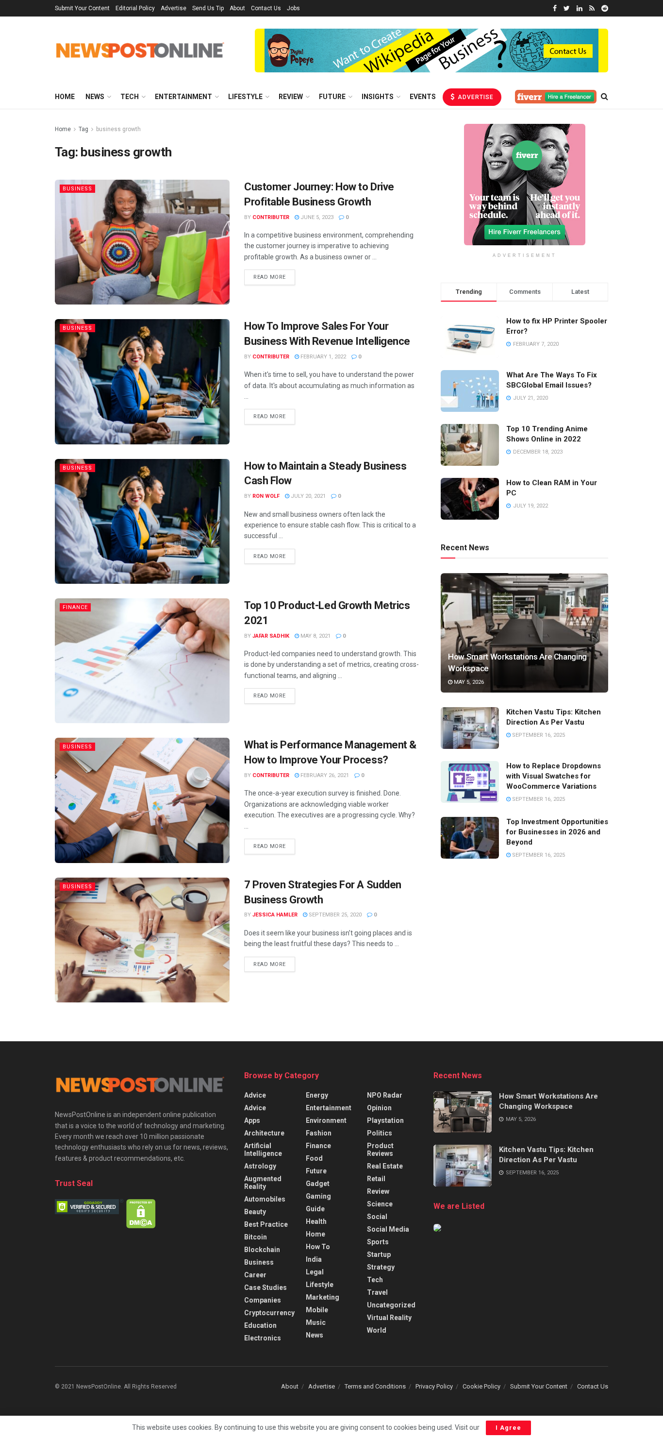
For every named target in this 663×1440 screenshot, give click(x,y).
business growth (118, 129)
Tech (129, 97)
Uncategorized (391, 1305)
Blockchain (262, 1250)
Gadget (318, 1183)
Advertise (173, 8)
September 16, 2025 (538, 735)
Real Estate (385, 1166)
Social (377, 1216)
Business (77, 189)
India (314, 1259)
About (237, 8)
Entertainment (183, 97)
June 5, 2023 (316, 217)
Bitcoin (255, 1237)
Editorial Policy (135, 8)
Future (332, 97)
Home (65, 97)
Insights (378, 97)
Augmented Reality (263, 1182)
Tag (83, 129)
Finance (75, 607)
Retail (376, 1179)
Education (260, 1325)
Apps (252, 1120)
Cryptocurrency (269, 1313)
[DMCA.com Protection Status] (141, 1213)
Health (316, 1221)
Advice (255, 1095)
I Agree (508, 1427)
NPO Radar (384, 1095)
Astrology (260, 1166)
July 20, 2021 (307, 496)
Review (291, 97)
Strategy (381, 1267)
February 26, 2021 (324, 775)
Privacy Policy (434, 1386)
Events (423, 97)
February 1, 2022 (322, 357)
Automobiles (264, 1199)
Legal (315, 1272)
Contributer (270, 217)
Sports (378, 1242)
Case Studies (265, 1287)
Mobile (317, 1310)
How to (318, 1247)
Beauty (255, 1212)
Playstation (385, 1120)
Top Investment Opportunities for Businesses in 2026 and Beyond (557, 832)
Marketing (322, 1297)
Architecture (264, 1133)
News (94, 97)
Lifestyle (245, 97)
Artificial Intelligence (263, 1149)
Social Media (388, 1229)
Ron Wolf (266, 496)
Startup (379, 1254)
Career (255, 1275)
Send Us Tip (208, 8)
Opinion (379, 1108)
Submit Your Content (82, 8)
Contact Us (266, 8)
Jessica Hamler (275, 915)
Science (380, 1204)
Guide (315, 1209)
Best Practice (266, 1224)
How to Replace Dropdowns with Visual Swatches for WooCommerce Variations (553, 776)
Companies (262, 1300)
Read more (269, 277)
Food (314, 1158)
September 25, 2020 (334, 915)
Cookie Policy (481, 1386)
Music (316, 1322)
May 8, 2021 (315, 636)
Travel (377, 1292)
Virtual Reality (389, 1317)
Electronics (262, 1338)
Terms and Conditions (375, 1386)
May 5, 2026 (468, 682)
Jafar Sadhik (270, 636)
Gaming (318, 1196)
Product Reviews (380, 1149)
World (376, 1330)
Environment (326, 1120)
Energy (317, 1095)
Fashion (319, 1133)
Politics (379, 1133)
